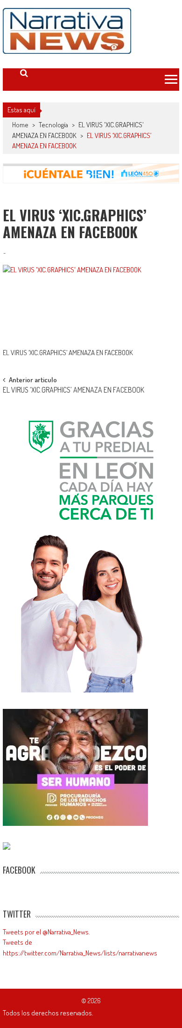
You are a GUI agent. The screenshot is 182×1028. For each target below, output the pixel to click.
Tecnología (53, 124)
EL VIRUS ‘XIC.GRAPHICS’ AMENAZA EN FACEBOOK (73, 390)
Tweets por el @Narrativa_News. (46, 931)
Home (20, 124)
